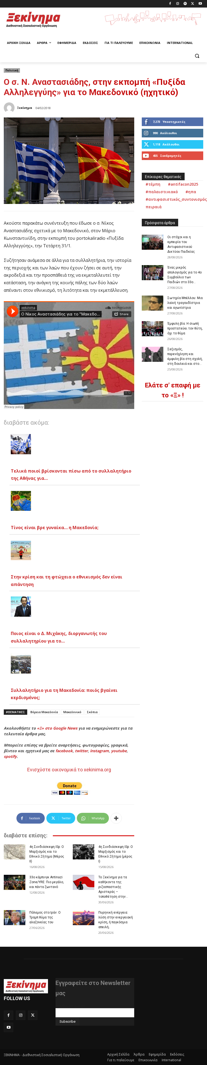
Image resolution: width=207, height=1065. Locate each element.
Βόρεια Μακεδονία (44, 712)
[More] (116, 818)
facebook (64, 750)
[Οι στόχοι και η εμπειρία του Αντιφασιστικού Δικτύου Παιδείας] (152, 242)
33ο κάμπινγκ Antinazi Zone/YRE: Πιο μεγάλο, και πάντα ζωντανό (46, 882)
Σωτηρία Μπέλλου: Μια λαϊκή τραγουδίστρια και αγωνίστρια (185, 303)
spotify (10, 756)
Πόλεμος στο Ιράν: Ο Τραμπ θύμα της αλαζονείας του (45, 917)
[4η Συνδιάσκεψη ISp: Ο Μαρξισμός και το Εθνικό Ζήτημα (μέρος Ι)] (83, 851)
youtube (119, 750)
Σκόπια (92, 712)
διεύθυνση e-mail (70, 1006)
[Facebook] (170, 4)
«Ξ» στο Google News (57, 728)
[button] (197, 56)
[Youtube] (200, 4)
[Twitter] (192, 4)
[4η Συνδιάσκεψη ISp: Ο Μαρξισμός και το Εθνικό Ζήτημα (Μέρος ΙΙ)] (14, 851)
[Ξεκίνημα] (10, 107)
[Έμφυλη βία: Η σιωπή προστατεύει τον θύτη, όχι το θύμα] (152, 328)
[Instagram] (178, 4)
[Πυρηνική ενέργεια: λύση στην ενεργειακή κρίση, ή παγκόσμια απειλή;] (83, 917)
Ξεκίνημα (24, 108)
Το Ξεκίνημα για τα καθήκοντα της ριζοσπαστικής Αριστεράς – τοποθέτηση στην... (113, 887)
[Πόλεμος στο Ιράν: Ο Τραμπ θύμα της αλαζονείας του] (14, 917)
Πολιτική (11, 70)
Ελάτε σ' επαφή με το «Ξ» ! (172, 390)
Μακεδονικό (72, 712)
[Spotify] (185, 4)
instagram (99, 750)
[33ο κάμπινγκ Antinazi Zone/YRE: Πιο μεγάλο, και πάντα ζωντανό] (14, 882)
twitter (81, 750)
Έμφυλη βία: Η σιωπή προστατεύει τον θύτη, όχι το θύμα (185, 328)
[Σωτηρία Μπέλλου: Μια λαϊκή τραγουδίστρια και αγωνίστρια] (152, 303)
